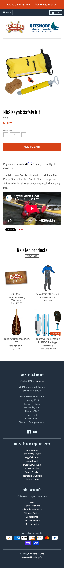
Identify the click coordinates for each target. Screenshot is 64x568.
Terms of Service (32, 520)
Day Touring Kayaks (32, 453)
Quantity (7, 130)
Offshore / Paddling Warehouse (16, 298)
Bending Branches (16, 345)
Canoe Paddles (32, 472)
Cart (57, 12)
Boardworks (48, 345)
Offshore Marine (36, 553)
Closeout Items (32, 479)
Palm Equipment (47, 297)
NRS (5, 117)
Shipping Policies (32, 513)
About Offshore (32, 505)
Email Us (40, 380)
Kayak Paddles (32, 468)
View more (32, 256)
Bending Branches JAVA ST (16, 340)
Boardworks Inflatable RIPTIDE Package (47, 340)
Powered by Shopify (32, 557)
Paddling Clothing (32, 464)
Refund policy (32, 524)
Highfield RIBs (32, 457)
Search (32, 501)
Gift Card (16, 294)
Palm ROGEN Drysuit (47, 294)
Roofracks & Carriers (32, 475)
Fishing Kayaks (32, 461)
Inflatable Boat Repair (32, 509)
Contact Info (32, 516)
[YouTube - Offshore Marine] (35, 432)
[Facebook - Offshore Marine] (29, 432)
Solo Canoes (32, 449)
